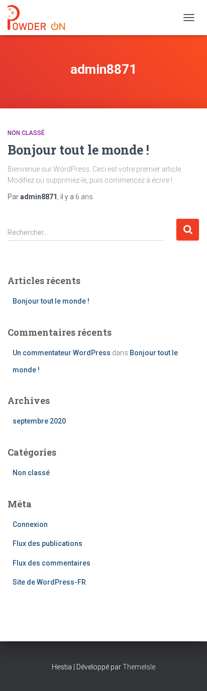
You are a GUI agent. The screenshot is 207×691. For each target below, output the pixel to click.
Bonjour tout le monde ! (78, 150)
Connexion (30, 524)
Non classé (26, 132)
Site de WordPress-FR (49, 582)
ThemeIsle (139, 667)
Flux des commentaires (51, 563)
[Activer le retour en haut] (187, 670)
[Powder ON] (40, 17)
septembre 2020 (39, 421)
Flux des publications (47, 543)
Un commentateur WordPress (62, 353)
